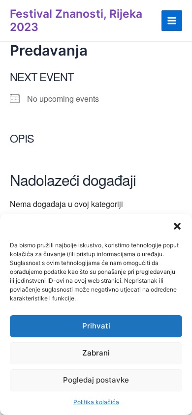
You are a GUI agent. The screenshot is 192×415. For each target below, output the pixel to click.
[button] (177, 226)
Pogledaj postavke (96, 380)
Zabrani (96, 352)
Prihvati (96, 325)
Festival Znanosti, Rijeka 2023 (76, 20)
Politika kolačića (96, 402)
